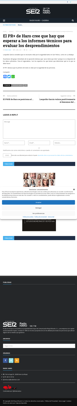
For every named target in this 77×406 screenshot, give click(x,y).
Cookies (68, 401)
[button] (74, 189)
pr (25, 85)
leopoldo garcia (17, 85)
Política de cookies (28, 217)
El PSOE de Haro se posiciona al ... (18, 99)
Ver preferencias (38, 213)
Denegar (38, 208)
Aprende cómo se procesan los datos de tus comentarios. (55, 155)
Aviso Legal (51, 217)
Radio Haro (8, 50)
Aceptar (38, 202)
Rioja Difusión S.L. (19, 401)
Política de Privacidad (51, 401)
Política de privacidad (40, 217)
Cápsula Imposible (21, 403)
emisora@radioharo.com (12, 380)
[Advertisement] (39, 257)
